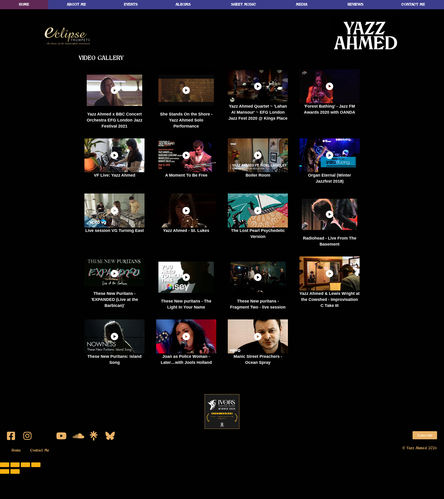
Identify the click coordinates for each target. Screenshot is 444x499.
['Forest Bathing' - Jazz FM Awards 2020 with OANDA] (329, 86)
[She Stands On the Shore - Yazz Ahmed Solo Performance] (186, 90)
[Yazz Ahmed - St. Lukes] (186, 210)
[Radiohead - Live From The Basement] (329, 214)
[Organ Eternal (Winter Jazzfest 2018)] (329, 155)
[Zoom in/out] (4, 464)
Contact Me (39, 450)
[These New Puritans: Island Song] (114, 336)
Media (301, 4)
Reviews (356, 4)
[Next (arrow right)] (15, 471)
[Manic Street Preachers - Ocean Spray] (258, 336)
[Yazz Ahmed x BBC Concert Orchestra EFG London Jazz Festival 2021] (114, 90)
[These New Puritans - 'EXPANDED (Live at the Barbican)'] (114, 273)
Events (131, 4)
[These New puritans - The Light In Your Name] (186, 277)
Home (24, 4)
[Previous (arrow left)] (4, 471)
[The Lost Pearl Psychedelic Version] (258, 210)
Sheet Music (243, 4)
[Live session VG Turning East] (114, 210)
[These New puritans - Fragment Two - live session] (258, 277)
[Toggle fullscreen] (15, 464)
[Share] (25, 464)
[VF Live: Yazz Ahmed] (114, 155)
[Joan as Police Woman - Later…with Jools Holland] (186, 336)
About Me (76, 4)
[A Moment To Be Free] (186, 155)
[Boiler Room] (258, 155)
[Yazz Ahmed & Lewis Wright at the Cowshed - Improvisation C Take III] (329, 273)
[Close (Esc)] (35, 464)
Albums (183, 4)
